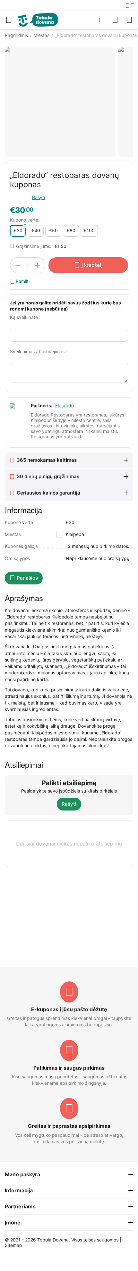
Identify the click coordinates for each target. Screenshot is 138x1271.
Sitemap (13, 1245)
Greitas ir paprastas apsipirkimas (69, 1126)
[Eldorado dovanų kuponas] (60, 102)
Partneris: (41, 405)
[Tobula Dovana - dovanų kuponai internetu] (37, 19)
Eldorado (64, 405)
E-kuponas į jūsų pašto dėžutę (69, 1009)
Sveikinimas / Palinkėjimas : (38, 351)
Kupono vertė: (24, 220)
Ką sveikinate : (25, 317)
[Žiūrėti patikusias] (115, 20)
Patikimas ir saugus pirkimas (69, 1068)
